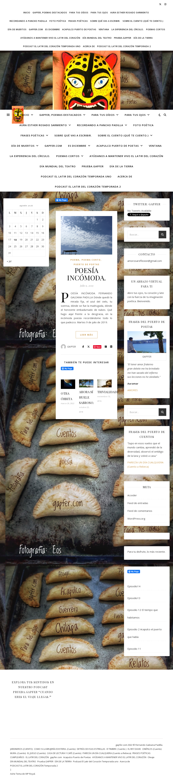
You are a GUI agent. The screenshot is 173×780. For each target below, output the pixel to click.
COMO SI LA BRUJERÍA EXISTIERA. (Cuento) (55, 748)
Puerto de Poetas (86, 264)
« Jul (9, 261)
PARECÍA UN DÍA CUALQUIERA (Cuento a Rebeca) (107, 753)
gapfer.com (36, 29)
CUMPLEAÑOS (17, 757)
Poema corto (91, 259)
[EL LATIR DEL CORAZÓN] (86, 92)
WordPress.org (136, 518)
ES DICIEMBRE (52, 29)
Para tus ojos (99, 12)
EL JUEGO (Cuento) (36, 753)
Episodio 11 (134, 648)
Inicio (26, 12)
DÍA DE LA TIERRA (143, 37)
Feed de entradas (137, 503)
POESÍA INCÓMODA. (86, 274)
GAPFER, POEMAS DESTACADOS (50, 12)
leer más (86, 334)
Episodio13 (133, 598)
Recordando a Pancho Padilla (28, 21)
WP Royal (30, 773)
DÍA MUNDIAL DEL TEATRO (97, 37)
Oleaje (151, 757)
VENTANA (104, 29)
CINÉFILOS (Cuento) (152, 748)
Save (98, 347)
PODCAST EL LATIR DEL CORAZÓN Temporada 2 (124, 46)
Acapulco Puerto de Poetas (79, 29)
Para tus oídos (78, 12)
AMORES (132, 390)
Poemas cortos (155, 29)
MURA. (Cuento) (18, 753)
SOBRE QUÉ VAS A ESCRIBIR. (105, 21)
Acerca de (89, 46)
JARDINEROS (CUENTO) (21, 748)
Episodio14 (133, 586)
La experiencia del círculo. (128, 29)
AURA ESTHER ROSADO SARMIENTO (129, 12)
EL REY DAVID (134, 748)
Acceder (132, 495)
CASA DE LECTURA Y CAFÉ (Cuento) (64, 753)
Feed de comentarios (139, 510)
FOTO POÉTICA (58, 21)
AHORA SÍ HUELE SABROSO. (86, 397)
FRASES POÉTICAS (78, 21)
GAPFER (71, 346)
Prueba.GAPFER (122, 37)
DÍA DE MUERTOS (17, 29)
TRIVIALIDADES (109, 392)
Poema (75, 259)
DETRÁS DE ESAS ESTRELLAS (91, 748)
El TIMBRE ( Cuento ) (116, 748)
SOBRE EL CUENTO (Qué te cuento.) (143, 21)
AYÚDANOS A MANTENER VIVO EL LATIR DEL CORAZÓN (50, 37)
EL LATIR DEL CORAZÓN (37, 757)
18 (15, 239)
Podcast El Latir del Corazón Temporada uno (52, 46)
